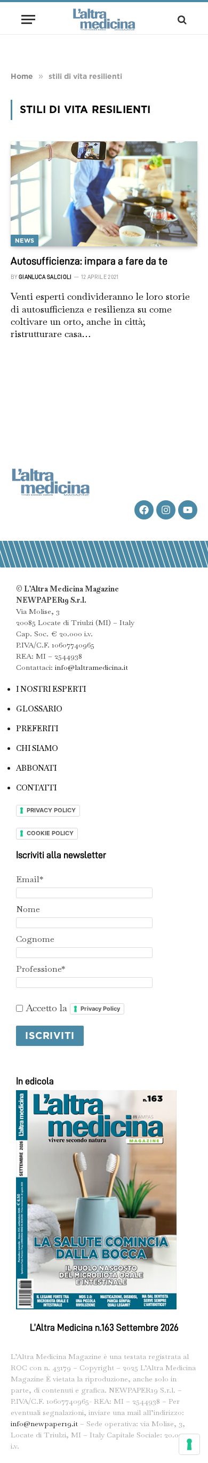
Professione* (40, 968)
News (24, 240)
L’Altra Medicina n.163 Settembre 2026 (104, 1327)
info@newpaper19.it (44, 1423)
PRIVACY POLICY (51, 810)
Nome (28, 909)
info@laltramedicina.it (91, 667)
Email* (29, 879)
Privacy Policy (100, 1008)
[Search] (181, 19)
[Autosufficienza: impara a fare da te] (104, 193)
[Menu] (28, 19)
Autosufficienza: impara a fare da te (89, 260)
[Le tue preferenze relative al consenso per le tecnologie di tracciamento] (189, 1444)
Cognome (35, 939)
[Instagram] (165, 509)
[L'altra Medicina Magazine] (104, 19)
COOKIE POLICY (50, 833)
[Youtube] (187, 509)
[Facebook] (144, 509)
